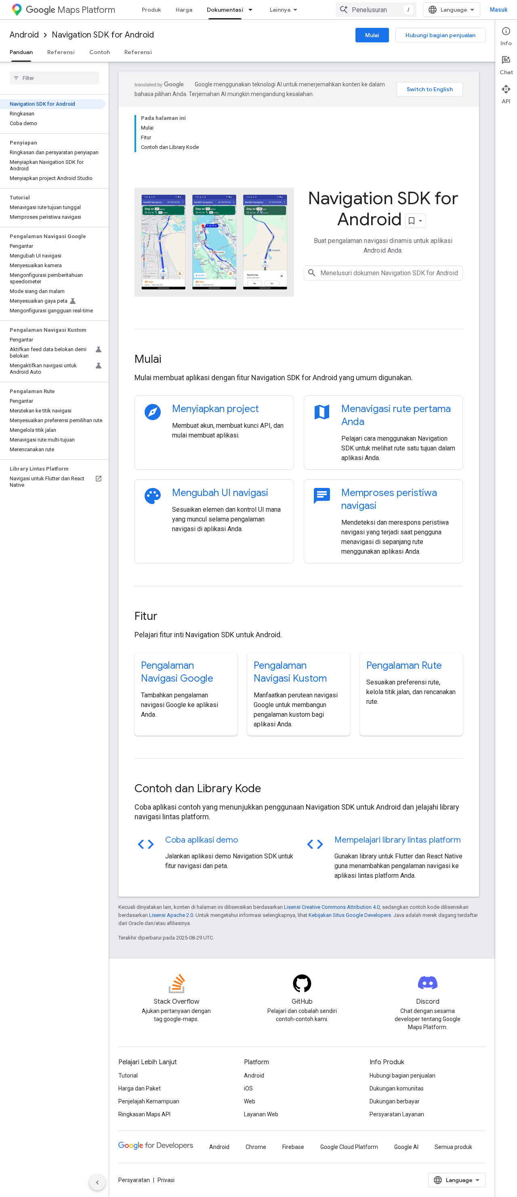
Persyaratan (134, 1180)
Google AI (406, 1147)
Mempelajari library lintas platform (397, 840)
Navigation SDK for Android (103, 35)
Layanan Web (261, 1114)
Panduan (21, 52)
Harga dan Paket (139, 1088)
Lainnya (280, 9)
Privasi (166, 1180)
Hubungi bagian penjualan (440, 35)
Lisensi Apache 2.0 (171, 915)
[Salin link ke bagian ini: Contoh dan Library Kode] (272, 789)
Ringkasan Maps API (144, 1114)
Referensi (61, 52)
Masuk (498, 9)
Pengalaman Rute (404, 665)
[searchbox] (54, 77)
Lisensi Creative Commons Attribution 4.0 (332, 907)
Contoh (99, 52)
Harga (184, 9)
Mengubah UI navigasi (220, 493)
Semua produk (453, 1147)
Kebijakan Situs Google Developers (350, 915)
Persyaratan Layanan (397, 1114)
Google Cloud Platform (349, 1147)
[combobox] (376, 9)
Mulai (372, 35)
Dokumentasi (225, 9)
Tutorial (128, 1075)
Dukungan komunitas (397, 1088)
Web (249, 1101)
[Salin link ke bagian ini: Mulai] (172, 359)
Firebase (293, 1147)
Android (24, 35)
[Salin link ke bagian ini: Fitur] (168, 617)
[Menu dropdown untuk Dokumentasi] (253, 9)
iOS (248, 1088)
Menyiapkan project (215, 409)
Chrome (256, 1147)
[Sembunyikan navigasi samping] (97, 1182)
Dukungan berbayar (395, 1101)
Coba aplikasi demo (201, 840)
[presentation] (299, 359)
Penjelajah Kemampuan (148, 1101)
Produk (151, 9)
